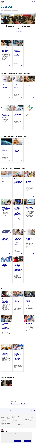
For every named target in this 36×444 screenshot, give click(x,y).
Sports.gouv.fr (32, 420)
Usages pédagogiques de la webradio (30, 85)
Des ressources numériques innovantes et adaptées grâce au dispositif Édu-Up (6, 240)
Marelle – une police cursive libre (5, 180)
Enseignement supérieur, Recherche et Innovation (8, 418)
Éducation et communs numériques (5, 266)
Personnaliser (8, 440)
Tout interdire (17, 440)
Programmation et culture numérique (17, 300)
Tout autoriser (27, 440)
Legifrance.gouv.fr (26, 420)
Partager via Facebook (12, 403)
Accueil (2, 10)
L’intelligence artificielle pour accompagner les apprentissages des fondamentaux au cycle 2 (18, 182)
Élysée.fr (25, 416)
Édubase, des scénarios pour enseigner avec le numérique (6, 85)
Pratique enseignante (15, 10)
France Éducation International (3, 417)
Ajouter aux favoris (18, 31)
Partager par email (22, 403)
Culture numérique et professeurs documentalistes (6, 353)
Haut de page (33, 406)
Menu (35, 1)
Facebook (31, 411)
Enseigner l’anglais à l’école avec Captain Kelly (6, 209)
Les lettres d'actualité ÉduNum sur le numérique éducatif (5, 115)
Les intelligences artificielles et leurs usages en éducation (6, 49)
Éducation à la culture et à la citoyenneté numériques (5, 300)
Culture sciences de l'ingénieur (14, 421)
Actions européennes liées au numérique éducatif (17, 149)
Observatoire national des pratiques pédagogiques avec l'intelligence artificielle (17, 51)
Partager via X (14, 403)
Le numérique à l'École (5, 388)
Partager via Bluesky (17, 403)
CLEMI (7, 424)
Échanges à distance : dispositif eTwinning (4, 148)
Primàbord (28, 113)
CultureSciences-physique (14, 424)
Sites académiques (8, 426)
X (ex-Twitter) (34, 411)
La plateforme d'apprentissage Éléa (29, 208)
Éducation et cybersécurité (29, 324)
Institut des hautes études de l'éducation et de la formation (3, 423)
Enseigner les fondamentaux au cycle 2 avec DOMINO (30, 180)
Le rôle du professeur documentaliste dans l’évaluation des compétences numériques (18, 355)
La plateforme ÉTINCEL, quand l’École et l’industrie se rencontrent (29, 239)
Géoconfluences (20, 424)
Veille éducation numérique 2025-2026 (18, 114)
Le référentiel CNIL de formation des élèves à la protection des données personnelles (5, 327)
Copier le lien (24, 403)
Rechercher (32, 1)
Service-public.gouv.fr (31, 417)
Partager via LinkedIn (19, 403)
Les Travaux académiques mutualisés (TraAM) (17, 85)
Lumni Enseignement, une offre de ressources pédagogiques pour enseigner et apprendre (17, 240)
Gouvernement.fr (26, 419)
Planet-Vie (19, 416)
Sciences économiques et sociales (20, 422)
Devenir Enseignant (3, 420)
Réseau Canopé (8, 423)
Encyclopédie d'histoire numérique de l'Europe (20, 419)
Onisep (7, 420)
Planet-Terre (14, 422)
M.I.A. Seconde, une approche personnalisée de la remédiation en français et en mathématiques (18, 267)
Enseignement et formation (7, 10)
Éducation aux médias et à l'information (29, 300)
